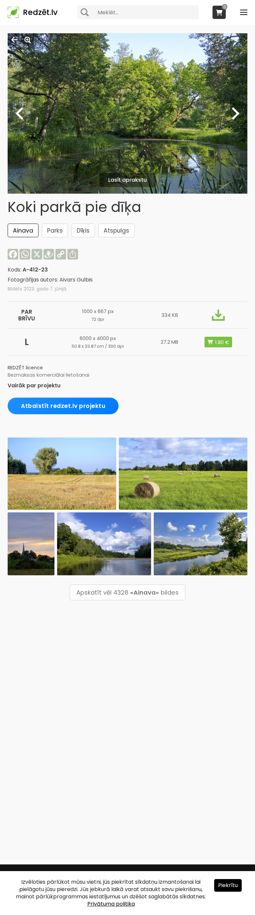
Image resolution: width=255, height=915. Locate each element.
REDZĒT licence (25, 367)
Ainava (23, 231)
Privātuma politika (111, 904)
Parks (55, 231)
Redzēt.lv (40, 12)
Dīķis (83, 231)
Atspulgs (116, 231)
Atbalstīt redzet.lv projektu (63, 406)
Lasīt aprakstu (127, 180)
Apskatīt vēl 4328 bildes (127, 592)
